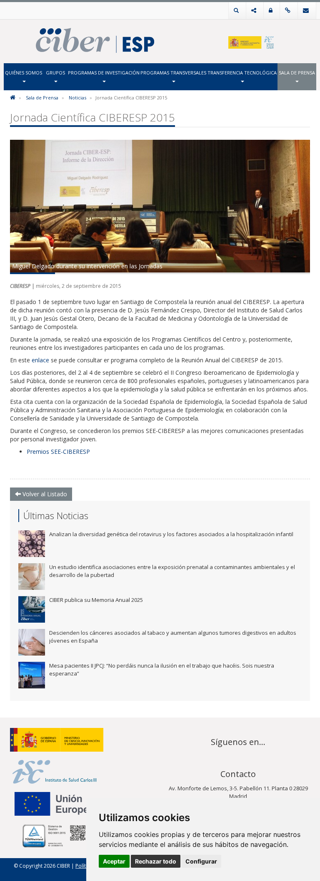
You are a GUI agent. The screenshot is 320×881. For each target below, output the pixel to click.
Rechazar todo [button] (155, 861)
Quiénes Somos (23, 72)
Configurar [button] (201, 861)
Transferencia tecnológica (242, 72)
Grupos (55, 72)
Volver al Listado (44, 494)
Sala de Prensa (297, 72)
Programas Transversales (173, 72)
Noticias (77, 97)
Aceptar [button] (114, 861)
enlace (40, 360)
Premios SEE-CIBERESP (58, 451)
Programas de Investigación (104, 72)
